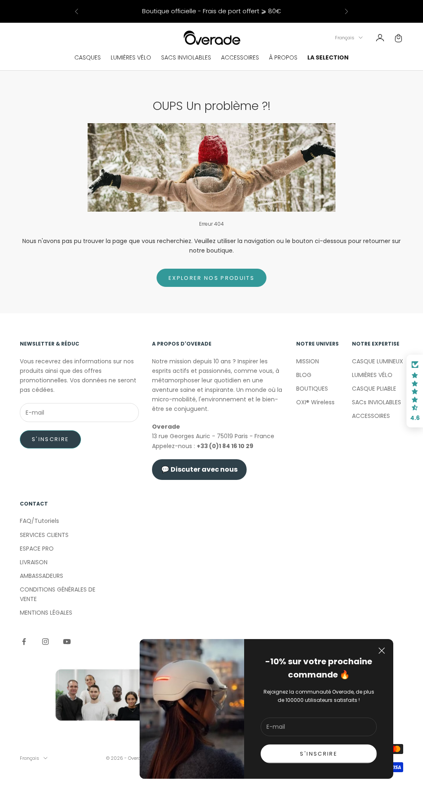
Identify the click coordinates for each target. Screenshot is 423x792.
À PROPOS (283, 57)
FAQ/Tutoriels (39, 521)
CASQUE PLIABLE (374, 388)
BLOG (303, 375)
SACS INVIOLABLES (186, 57)
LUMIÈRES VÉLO (131, 57)
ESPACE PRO (37, 548)
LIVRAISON (34, 562)
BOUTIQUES (312, 388)
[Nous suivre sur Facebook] (24, 641)
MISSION (307, 361)
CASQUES (87, 57)
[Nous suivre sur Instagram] (45, 641)
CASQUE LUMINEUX (377, 361)
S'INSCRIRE (318, 754)
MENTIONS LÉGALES (46, 612)
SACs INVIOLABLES (376, 402)
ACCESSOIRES (240, 57)
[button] (414, 391)
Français (344, 37)
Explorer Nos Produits (211, 278)
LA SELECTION (328, 57)
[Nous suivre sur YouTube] (67, 641)
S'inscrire (50, 439)
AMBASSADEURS (41, 576)
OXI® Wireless (315, 402)
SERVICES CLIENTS (44, 535)
